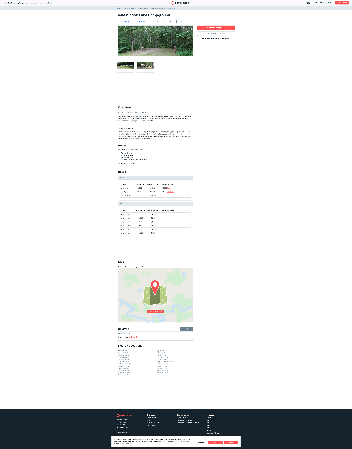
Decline (215, 442)
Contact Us (210, 430)
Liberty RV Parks (123, 368)
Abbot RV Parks (123, 351)
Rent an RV (313, 3)
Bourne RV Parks (162, 355)
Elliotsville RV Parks (163, 364)
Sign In (149, 420)
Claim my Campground (216, 28)
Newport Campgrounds (145, 8)
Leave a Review (186, 329)
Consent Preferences (123, 432)
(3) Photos (125, 21)
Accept (231, 442)
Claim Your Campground (184, 420)
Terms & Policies (122, 427)
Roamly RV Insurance (153, 423)
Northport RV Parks (124, 375)
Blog (208, 420)
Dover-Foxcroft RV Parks (165, 362)
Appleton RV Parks (163, 351)
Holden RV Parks (162, 366)
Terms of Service (122, 420)
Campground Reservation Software (188, 423)
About (209, 418)
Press (209, 423)
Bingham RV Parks (124, 355)
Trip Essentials (151, 425)
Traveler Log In (324, 3)
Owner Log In (8, 3)
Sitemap (119, 430)
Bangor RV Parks (123, 353)
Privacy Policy (121, 422)
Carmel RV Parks (162, 359)
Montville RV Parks (124, 373)
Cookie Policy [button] (165, 441)
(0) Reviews (185, 21)
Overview (142, 21)
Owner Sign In (181, 418)
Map (170, 21)
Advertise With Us (213, 433)
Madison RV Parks (162, 368)
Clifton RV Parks (123, 362)
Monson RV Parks (162, 370)
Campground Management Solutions (42, 3)
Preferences (200, 442)
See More (170, 188)
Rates (157, 21)
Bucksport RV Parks (163, 357)
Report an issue (125, 333)
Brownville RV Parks (124, 357)
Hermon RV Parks (124, 366)
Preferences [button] (128, 443)
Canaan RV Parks (123, 359)
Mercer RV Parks (123, 370)
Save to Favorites (217, 33)
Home (118, 8)
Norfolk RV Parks (162, 373)
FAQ (208, 428)
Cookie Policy (121, 425)
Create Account (342, 3)
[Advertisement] (155, 88)
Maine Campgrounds (129, 8)
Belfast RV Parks (162, 353)
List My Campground (21, 3)
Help (331, 3)
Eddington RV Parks (124, 364)
